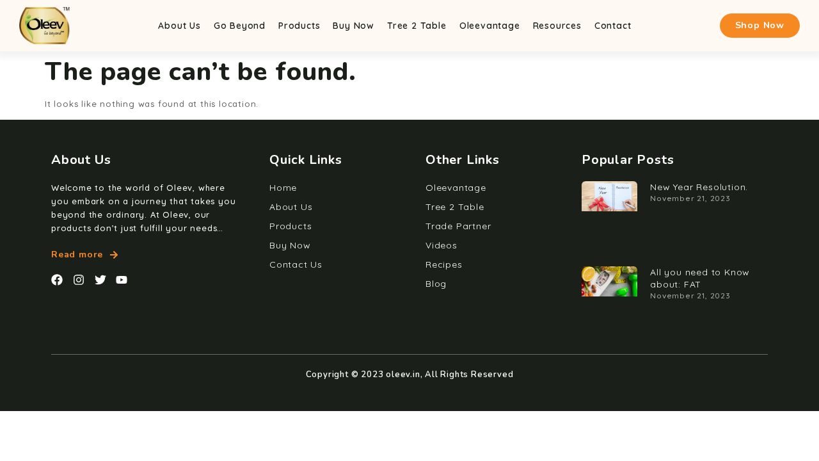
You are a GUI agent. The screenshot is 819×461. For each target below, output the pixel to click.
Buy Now (353, 25)
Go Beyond (240, 25)
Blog (436, 283)
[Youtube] (121, 280)
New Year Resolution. (699, 187)
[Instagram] (78, 280)
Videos (441, 245)
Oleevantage (489, 25)
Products (299, 25)
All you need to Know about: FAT (700, 278)
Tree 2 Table (417, 25)
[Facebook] (57, 280)
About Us (179, 25)
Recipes (444, 264)
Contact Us (295, 264)
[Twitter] (100, 280)
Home (283, 187)
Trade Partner (458, 226)
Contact (613, 25)
